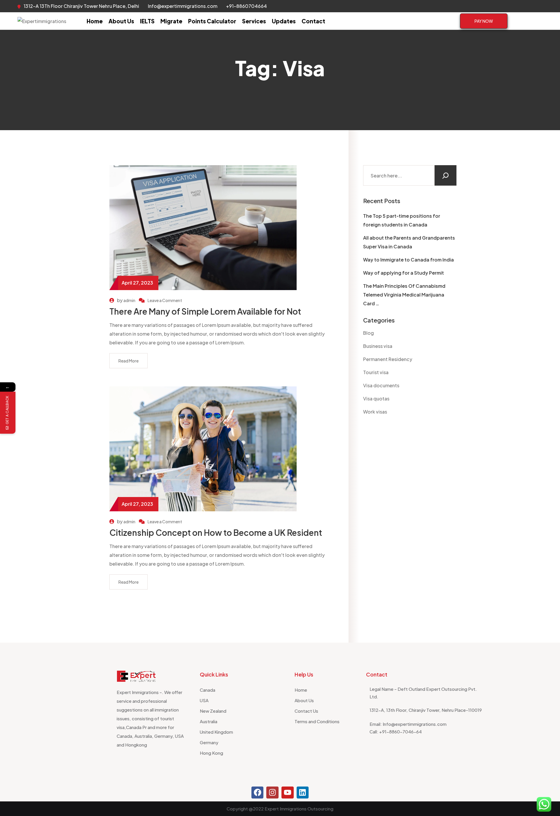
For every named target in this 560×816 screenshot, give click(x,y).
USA (204, 700)
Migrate (171, 21)
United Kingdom (216, 732)
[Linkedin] (303, 793)
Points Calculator (212, 21)
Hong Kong (211, 753)
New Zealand (213, 711)
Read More (128, 360)
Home (95, 21)
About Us (121, 21)
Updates (284, 21)
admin (129, 300)
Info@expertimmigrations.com (182, 6)
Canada (207, 690)
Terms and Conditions (317, 721)
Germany (209, 742)
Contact (313, 21)
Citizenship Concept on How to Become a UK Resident (215, 532)
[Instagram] (272, 793)
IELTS (147, 21)
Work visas (375, 412)
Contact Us (306, 711)
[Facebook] (257, 793)
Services (254, 21)
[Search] (445, 175)
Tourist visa (375, 372)
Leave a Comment (165, 300)
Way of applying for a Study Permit (403, 273)
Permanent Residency (387, 359)
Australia (208, 721)
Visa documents (381, 385)
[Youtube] (287, 793)
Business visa (377, 346)
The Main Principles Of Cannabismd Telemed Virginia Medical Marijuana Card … (404, 294)
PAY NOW (484, 21)
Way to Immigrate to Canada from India (408, 260)
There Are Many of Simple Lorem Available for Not (205, 311)
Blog (368, 333)
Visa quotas (376, 398)
